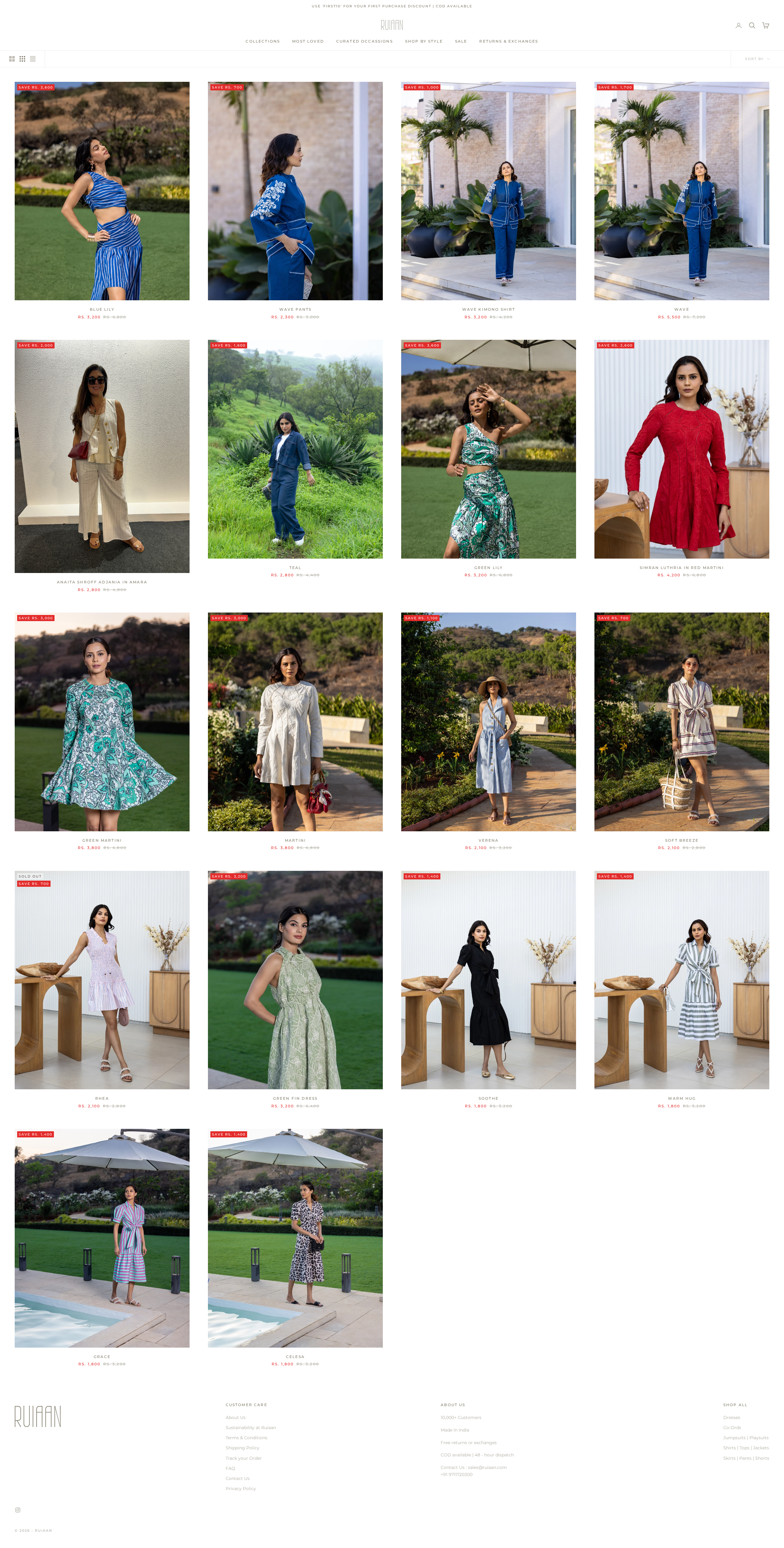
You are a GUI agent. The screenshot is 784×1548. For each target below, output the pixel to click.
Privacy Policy (241, 1488)
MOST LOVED (308, 41)
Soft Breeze (682, 840)
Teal (295, 567)
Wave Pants (295, 309)
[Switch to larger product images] (12, 59)
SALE (461, 41)
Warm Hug (682, 1098)
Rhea (102, 1098)
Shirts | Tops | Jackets (746, 1448)
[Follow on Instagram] (18, 1510)
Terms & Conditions (246, 1437)
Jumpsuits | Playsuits (746, 1437)
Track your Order (244, 1458)
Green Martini (102, 840)
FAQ (230, 1468)
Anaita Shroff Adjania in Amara (102, 582)
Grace (102, 1356)
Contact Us (238, 1478)
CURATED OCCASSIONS (364, 41)
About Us (236, 1417)
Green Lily (488, 567)
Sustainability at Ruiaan (251, 1427)
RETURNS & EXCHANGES (508, 41)
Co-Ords (732, 1427)
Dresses (731, 1417)
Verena (489, 840)
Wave (681, 309)
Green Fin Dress (295, 1098)
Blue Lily (102, 309)
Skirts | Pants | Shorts (746, 1458)
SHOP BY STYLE (424, 41)
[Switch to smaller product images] (22, 59)
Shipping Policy (242, 1448)
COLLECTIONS (263, 41)
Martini (295, 840)
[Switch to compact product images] (33, 59)
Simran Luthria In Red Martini (682, 567)
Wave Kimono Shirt (488, 309)
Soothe (489, 1098)
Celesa (295, 1356)
